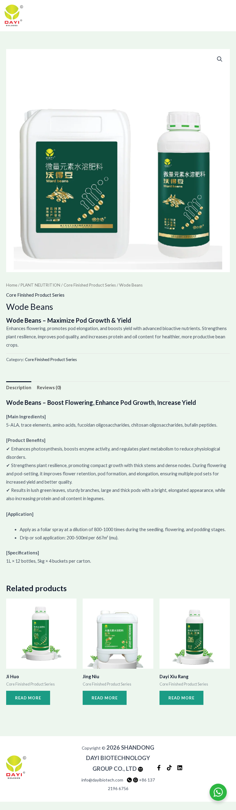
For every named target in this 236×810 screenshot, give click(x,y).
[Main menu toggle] (222, 15)
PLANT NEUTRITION (40, 285)
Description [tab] (18, 387)
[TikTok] (169, 767)
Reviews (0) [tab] (49, 387)
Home (11, 285)
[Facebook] (158, 767)
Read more (28, 697)
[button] (219, 59)
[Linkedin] (179, 767)
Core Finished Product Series (90, 285)
